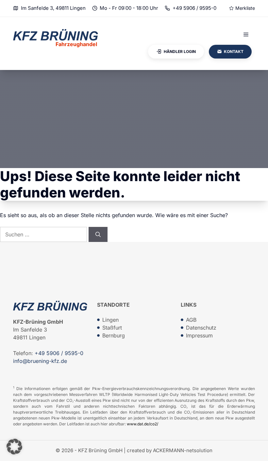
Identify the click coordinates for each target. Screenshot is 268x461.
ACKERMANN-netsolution (182, 450)
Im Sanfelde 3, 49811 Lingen (53, 8)
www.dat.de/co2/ (142, 423)
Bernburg (113, 335)
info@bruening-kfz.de (40, 361)
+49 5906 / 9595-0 (194, 8)
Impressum (199, 335)
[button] (14, 446)
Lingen (110, 319)
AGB (191, 319)
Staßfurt (112, 327)
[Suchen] (98, 234)
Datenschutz (201, 327)
